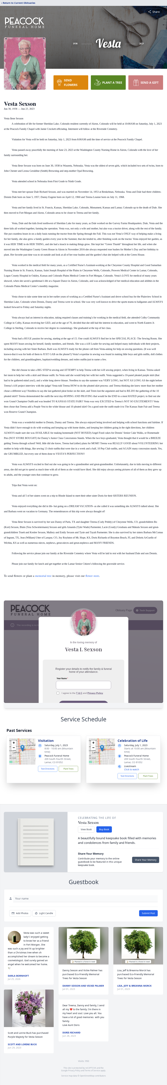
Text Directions (47, 768)
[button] (22, 748)
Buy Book (104, 829)
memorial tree (43, 576)
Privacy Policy (74, 1070)
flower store (92, 576)
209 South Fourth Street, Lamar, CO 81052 (58, 760)
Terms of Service (92, 1070)
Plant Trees (68, 768)
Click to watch (131, 769)
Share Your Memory (145, 859)
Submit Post (148, 913)
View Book (86, 829)
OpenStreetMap (87, 1075)
